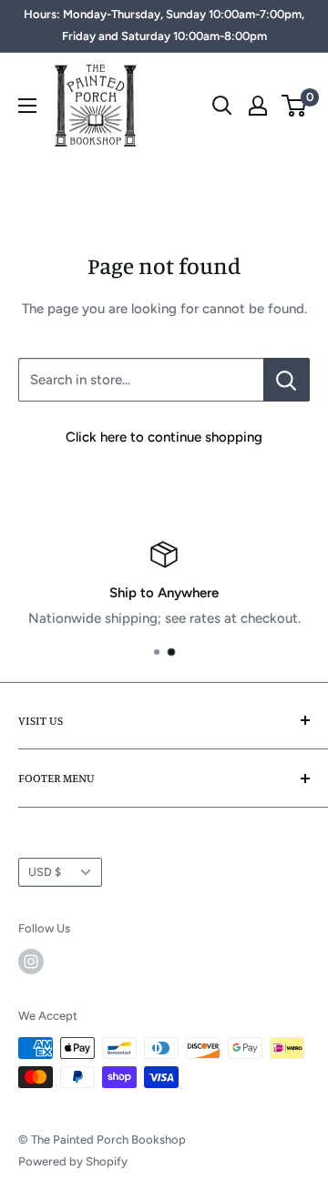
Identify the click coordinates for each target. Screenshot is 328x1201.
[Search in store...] (286, 380)
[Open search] (222, 106)
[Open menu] (27, 105)
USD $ (44, 872)
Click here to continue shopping (164, 437)
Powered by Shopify (73, 1161)
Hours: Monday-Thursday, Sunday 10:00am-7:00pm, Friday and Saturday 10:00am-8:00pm (164, 25)
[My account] (258, 106)
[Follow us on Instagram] (31, 961)
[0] (294, 106)
